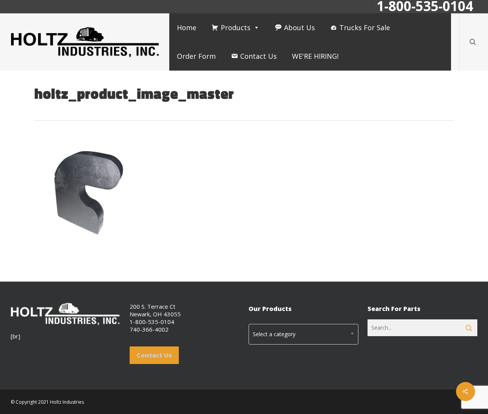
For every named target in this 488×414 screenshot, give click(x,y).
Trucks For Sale (364, 27)
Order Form (196, 56)
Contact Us (258, 56)
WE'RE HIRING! (315, 56)
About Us (299, 27)
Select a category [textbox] (274, 334)
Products (235, 27)
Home (186, 27)
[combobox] (303, 334)
